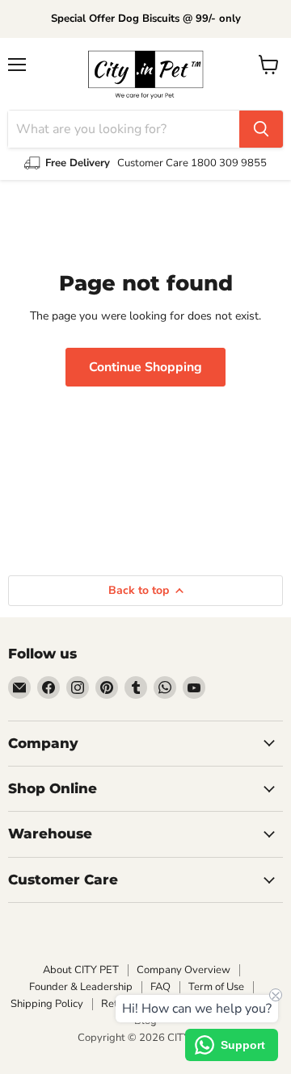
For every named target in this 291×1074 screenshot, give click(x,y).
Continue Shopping (145, 367)
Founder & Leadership (81, 987)
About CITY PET (81, 970)
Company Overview (183, 970)
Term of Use (216, 987)
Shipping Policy (47, 1004)
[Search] (261, 129)
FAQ (160, 987)
